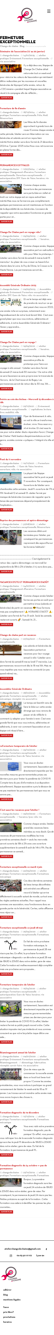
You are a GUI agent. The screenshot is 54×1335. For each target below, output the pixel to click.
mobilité (9, 412)
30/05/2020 (29, 871)
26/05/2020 (29, 932)
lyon (31, 817)
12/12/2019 (28, 1117)
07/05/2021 (29, 639)
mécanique (5, 699)
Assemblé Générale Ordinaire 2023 (18, 285)
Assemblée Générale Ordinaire (16, 689)
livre (2, 412)
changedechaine (10, 55)
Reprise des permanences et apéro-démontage (24, 520)
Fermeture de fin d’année (13, 108)
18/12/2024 (29, 112)
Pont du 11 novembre (10, 459)
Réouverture (6, 118)
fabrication (40, 1063)
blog (5, 1295)
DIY (18, 178)
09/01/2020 (29, 1057)
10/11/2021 (28, 463)
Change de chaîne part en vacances (18, 635)
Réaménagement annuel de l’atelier (18, 1053)
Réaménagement (8, 1063)
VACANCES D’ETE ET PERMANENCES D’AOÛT (24, 582)
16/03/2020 (29, 989)
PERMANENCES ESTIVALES (14, 165)
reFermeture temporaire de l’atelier (18, 746)
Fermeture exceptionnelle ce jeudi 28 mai (21, 928)
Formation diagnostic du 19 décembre (19, 1113)
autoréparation (8, 178)
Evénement (15, 59)
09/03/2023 (29, 289)
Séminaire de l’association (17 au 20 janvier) (22, 52)
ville (17, 412)
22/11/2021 (28, 406)
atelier (3, 295)
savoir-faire (16, 1066)
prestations (9, 1317)
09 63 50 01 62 (24, 1256)
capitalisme (37, 409)
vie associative (7, 62)
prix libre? (8, 1312)
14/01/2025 (29, 55)
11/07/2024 (29, 169)
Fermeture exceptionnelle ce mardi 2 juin (21, 867)
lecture (47, 409)
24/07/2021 (29, 586)
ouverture (5, 469)
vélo (2, 242)
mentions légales (12, 1300)
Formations (43, 1176)
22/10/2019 (29, 1173)
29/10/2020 (29, 750)
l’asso (6, 1307)
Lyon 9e (40, 1256)
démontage (27, 1063)
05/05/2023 (29, 236)
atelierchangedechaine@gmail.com (22, 1249)
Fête (39, 115)
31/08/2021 (29, 524)
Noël (45, 115)
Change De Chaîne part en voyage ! (18, 342)
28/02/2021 (29, 693)
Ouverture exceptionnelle (29, 175)
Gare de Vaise (28, 178)
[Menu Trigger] (47, 11)
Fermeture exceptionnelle (35, 59)
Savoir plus (6, 98)
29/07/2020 (29, 814)
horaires (40, 178)
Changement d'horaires (22, 172)
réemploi (16, 699)
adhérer (7, 1290)
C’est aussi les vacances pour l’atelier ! (19, 810)
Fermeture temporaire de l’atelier (17, 985)
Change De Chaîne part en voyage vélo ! (20, 232)
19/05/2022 (29, 346)
